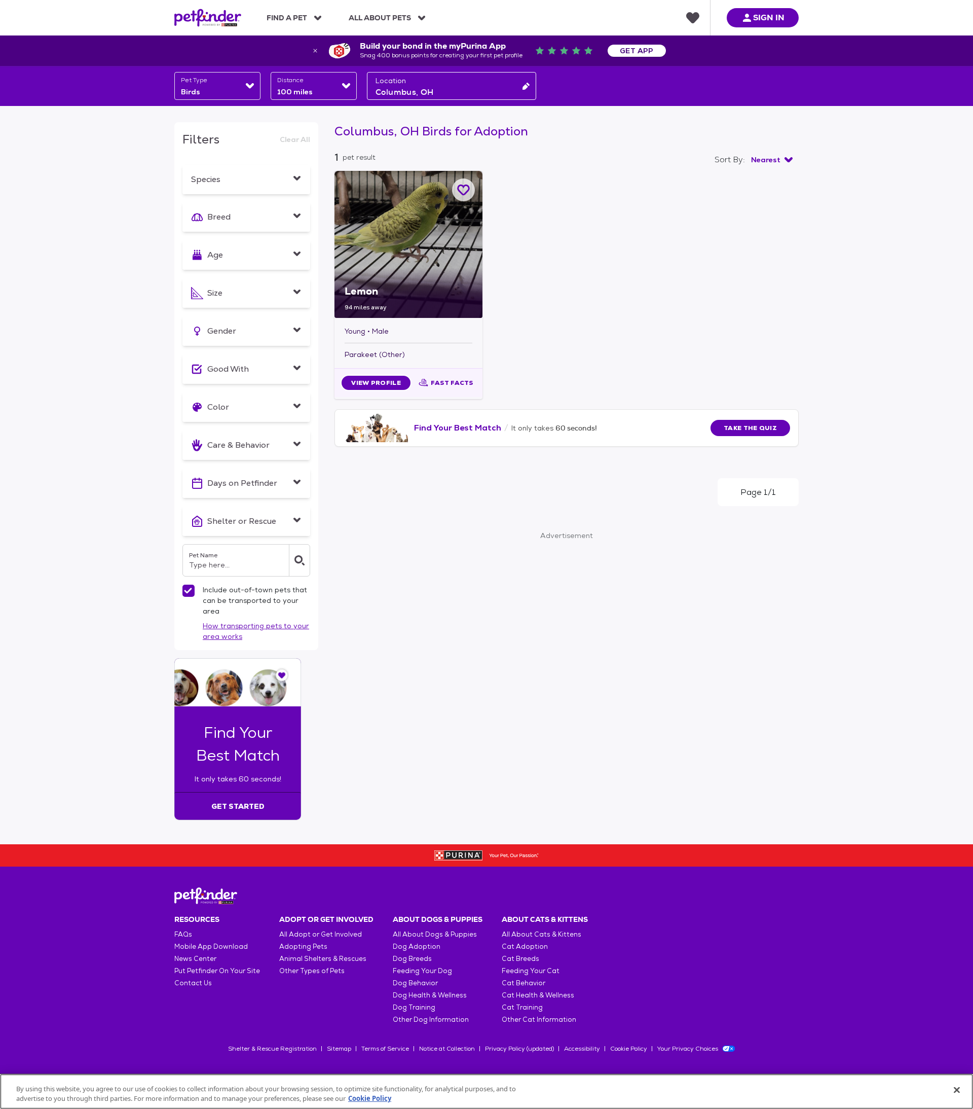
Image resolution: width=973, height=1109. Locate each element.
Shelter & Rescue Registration (272, 1049)
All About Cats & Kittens (541, 934)
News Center (195, 958)
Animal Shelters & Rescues (322, 958)
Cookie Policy (628, 1049)
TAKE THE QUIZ (750, 428)
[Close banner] (315, 51)
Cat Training (522, 1007)
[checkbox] (188, 591)
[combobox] (217, 86)
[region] (486, 1091)
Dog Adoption (416, 946)
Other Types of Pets (312, 971)
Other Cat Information (539, 1019)
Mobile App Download (211, 946)
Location (391, 80)
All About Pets (380, 17)
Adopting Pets (303, 946)
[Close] (957, 1090)
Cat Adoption (525, 946)
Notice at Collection (447, 1049)
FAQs (183, 934)
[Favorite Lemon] (463, 190)
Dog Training (414, 1007)
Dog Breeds (412, 958)
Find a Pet (287, 17)
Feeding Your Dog (422, 971)
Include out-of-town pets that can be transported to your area (255, 600)
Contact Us (193, 983)
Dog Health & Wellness (430, 995)
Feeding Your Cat (530, 971)
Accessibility (582, 1049)
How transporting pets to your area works (256, 631)
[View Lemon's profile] (408, 244)
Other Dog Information (431, 1019)
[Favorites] (692, 17)
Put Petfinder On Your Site (217, 971)
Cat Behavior (523, 983)
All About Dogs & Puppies (435, 934)
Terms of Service (385, 1049)
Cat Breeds (520, 958)
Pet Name (203, 555)
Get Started (238, 806)
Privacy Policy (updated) (519, 1049)
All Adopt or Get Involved (320, 934)
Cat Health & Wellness (538, 995)
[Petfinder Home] (207, 17)
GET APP (637, 50)
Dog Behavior (415, 983)
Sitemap (339, 1049)
